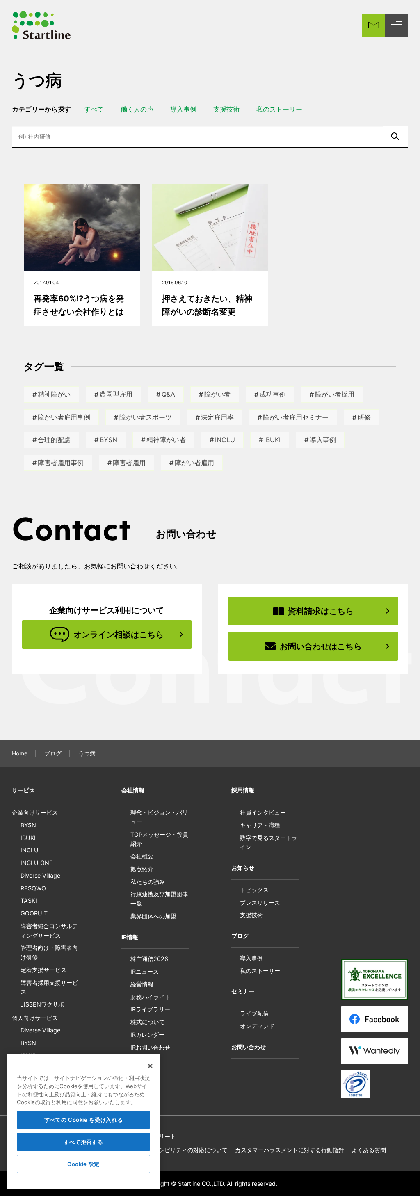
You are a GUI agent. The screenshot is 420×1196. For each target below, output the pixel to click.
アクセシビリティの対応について (185, 1149)
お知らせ (242, 867)
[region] (83, 1121)
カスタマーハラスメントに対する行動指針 (289, 1149)
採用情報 (242, 790)
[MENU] (396, 25)
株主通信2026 (149, 958)
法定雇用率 (217, 417)
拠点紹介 (141, 868)
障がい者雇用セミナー (296, 417)
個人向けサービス (35, 1017)
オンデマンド (257, 1026)
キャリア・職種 (260, 825)
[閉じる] (150, 1066)
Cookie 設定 (83, 1164)
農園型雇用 (116, 394)
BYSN (108, 440)
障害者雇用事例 (61, 463)
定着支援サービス (43, 969)
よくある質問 (369, 1149)
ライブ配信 (254, 1013)
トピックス (254, 889)
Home (19, 753)
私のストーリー (279, 109)
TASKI (29, 900)
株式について (147, 1021)
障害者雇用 (129, 463)
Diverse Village (40, 875)
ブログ (53, 753)
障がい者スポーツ (145, 417)
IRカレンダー (147, 1034)
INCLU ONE (37, 862)
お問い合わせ (248, 1046)
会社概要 (141, 856)
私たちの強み (147, 881)
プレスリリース (260, 902)
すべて (94, 109)
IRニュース (144, 971)
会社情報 (132, 790)
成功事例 (273, 394)
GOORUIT (34, 913)
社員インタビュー (263, 812)
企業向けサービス (35, 812)
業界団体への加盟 (153, 916)
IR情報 (129, 937)
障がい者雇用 (194, 463)
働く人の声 (137, 109)
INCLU (225, 440)
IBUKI (272, 440)
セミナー (242, 991)
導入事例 (183, 109)
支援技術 (226, 109)
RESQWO (33, 888)
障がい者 (217, 394)
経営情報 (141, 984)
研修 (364, 417)
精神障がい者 (166, 440)
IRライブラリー (150, 1009)
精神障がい (54, 394)
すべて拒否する (83, 1142)
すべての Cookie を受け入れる (83, 1119)
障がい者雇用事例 (64, 417)
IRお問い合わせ (150, 1047)
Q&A (168, 394)
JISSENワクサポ (42, 1004)
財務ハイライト (150, 996)
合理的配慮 (54, 440)
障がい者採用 (334, 394)
